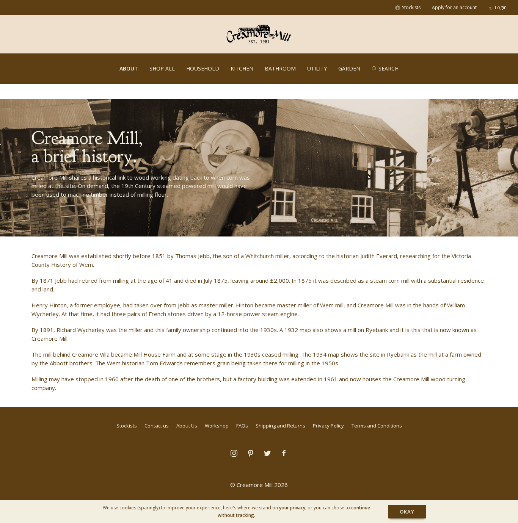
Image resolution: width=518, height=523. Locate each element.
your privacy (292, 507)
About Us (186, 425)
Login (501, 7)
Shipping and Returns (280, 425)
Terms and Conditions (377, 425)
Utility (317, 68)
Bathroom (280, 68)
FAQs (242, 425)
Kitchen (242, 68)
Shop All (162, 68)
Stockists (411, 7)
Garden (349, 68)
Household (202, 68)
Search (388, 68)
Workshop (217, 425)
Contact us (156, 425)
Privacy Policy (328, 425)
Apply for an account (454, 7)
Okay (407, 511)
